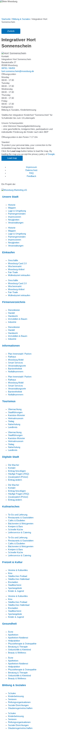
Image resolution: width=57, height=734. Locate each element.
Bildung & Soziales (21, 19)
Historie (11, 205)
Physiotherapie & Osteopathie (22, 643)
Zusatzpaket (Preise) (18, 477)
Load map (12, 158)
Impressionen (14, 217)
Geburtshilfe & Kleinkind (19, 649)
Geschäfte (13, 260)
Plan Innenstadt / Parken (19, 354)
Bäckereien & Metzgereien (20, 523)
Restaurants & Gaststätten (20, 517)
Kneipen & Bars (15, 526)
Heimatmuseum (15, 418)
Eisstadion (13, 582)
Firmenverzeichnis (13, 302)
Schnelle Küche (15, 529)
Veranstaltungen (15, 222)
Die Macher (13, 465)
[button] (10, 31)
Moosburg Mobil (15, 360)
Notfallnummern (15, 371)
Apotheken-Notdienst (18, 638)
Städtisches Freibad (17, 576)
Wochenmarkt (14, 266)
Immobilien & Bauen (17, 319)
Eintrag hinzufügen (17, 471)
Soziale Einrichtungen (18, 705)
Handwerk (13, 316)
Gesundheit (9, 623)
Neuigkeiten (13, 220)
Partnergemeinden (17, 214)
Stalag (11, 421)
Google (51, 154)
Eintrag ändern (15, 480)
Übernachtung (14, 409)
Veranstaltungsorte (17, 366)
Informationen (11, 345)
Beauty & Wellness (17, 653)
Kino (10, 573)
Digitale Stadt (10, 456)
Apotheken (13, 635)
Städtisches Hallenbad (18, 579)
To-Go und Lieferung (17, 515)
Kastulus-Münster (16, 415)
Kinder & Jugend (16, 591)
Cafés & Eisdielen (16, 520)
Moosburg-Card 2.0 (17, 263)
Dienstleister (14, 310)
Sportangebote (15, 588)
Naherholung (14, 424)
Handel (11, 313)
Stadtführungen (15, 412)
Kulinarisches (10, 506)
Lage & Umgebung (17, 211)
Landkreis (12, 427)
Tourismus (8, 401)
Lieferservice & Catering (19, 532)
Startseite (6, 19)
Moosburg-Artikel (16, 269)
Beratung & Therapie (18, 647)
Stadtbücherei (14, 585)
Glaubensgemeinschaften (20, 708)
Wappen (12, 208)
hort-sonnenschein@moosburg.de (17, 71)
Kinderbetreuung (16, 696)
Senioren (12, 699)
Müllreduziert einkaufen (19, 275)
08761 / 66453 (8, 68)
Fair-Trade (13, 272)
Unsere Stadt (10, 196)
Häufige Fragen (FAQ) (18, 474)
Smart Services (15, 363)
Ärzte (10, 632)
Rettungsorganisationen (19, 702)
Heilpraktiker (14, 641)
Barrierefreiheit (15, 369)
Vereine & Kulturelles (18, 570)
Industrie (12, 322)
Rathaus (12, 357)
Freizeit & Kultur (12, 562)
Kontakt (11, 468)
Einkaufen (8, 252)
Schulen (12, 693)
